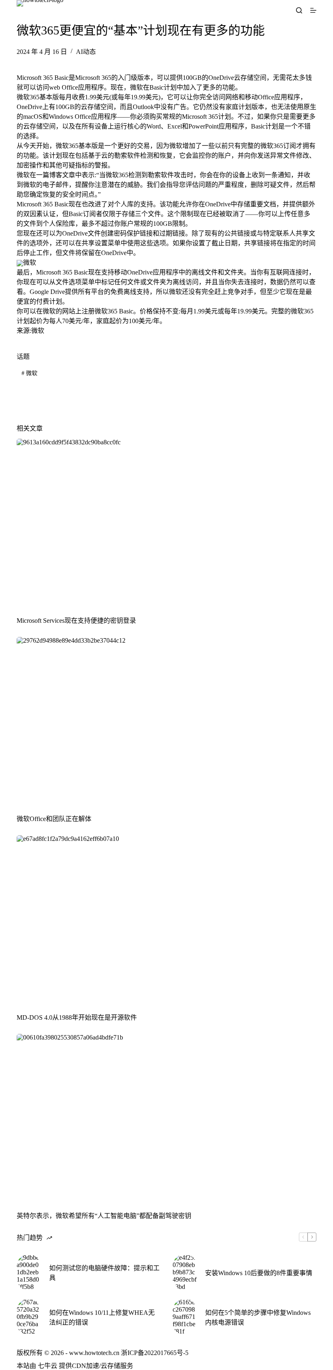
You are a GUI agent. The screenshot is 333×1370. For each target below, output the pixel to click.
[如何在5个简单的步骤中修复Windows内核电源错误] (185, 1317)
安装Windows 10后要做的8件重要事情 (258, 1272)
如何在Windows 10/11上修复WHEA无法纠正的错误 (102, 1317)
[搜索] (299, 10)
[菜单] (313, 10)
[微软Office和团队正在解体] (166, 721)
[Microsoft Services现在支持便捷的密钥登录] (166, 523)
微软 (29, 373)
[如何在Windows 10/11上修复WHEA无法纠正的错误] (29, 1317)
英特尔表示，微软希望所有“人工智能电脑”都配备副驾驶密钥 (104, 1215)
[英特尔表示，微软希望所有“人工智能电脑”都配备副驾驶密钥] (166, 1118)
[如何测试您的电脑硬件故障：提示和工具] (29, 1272)
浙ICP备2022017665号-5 (154, 1352)
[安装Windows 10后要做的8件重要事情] (185, 1272)
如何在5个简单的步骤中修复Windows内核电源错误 (258, 1317)
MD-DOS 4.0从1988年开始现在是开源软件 (77, 1017)
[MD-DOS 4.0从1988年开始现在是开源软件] (166, 919)
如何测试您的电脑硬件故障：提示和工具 (104, 1273)
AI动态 (86, 51)
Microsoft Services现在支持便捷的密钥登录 (76, 620)
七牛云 (47, 1365)
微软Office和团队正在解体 (54, 818)
